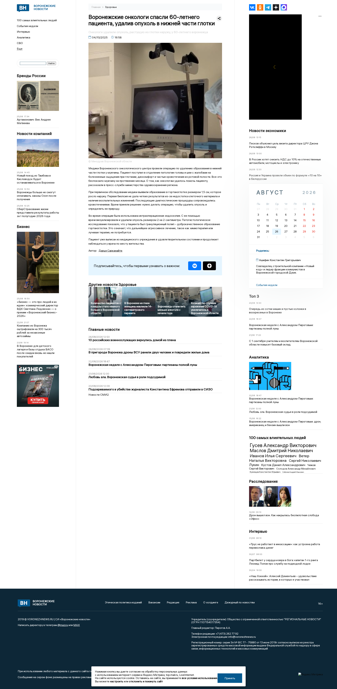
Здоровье (111, 7)
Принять (229, 678)
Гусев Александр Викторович (283, 445)
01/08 (252, 538)
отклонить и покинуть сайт (146, 681)
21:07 (26, 322)
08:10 (259, 538)
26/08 (252, 137)
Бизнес (23, 226)
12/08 (252, 512)
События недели (27, 26)
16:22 (258, 418)
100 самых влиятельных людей (37, 20)
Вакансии (154, 602)
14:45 (27, 172)
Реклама (191, 602)
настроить (116, 681)
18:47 (259, 319)
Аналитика (23, 37)
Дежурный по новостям (240, 602)
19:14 (26, 342)
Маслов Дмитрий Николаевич (281, 450)
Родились (262, 250)
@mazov (63, 625)
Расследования (263, 481)
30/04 (252, 570)
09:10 (258, 512)
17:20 (258, 335)
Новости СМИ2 (98, 394)
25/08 (20, 116)
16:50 (27, 298)
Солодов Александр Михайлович (296, 468)
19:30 (259, 570)
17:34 (26, 116)
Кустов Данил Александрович (283, 465)
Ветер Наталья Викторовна (279, 458)
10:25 (26, 205)
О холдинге (210, 602)
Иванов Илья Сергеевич (273, 455)
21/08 (19, 342)
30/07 (252, 554)
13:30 (258, 303)
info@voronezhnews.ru (242, 636)
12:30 (259, 169)
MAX (76, 625)
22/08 (20, 322)
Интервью (23, 31)
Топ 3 (254, 296)
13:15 (258, 137)
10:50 (27, 189)
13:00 (259, 153)
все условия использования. (200, 678)
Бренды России (31, 76)
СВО (20, 43)
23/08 (252, 303)
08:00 (259, 554)
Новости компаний (34, 133)
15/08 (252, 418)
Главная (96, 7)
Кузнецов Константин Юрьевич (265, 472)
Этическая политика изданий (123, 602)
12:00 (258, 408)
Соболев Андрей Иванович (293, 472)
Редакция (173, 602)
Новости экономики (267, 130)
